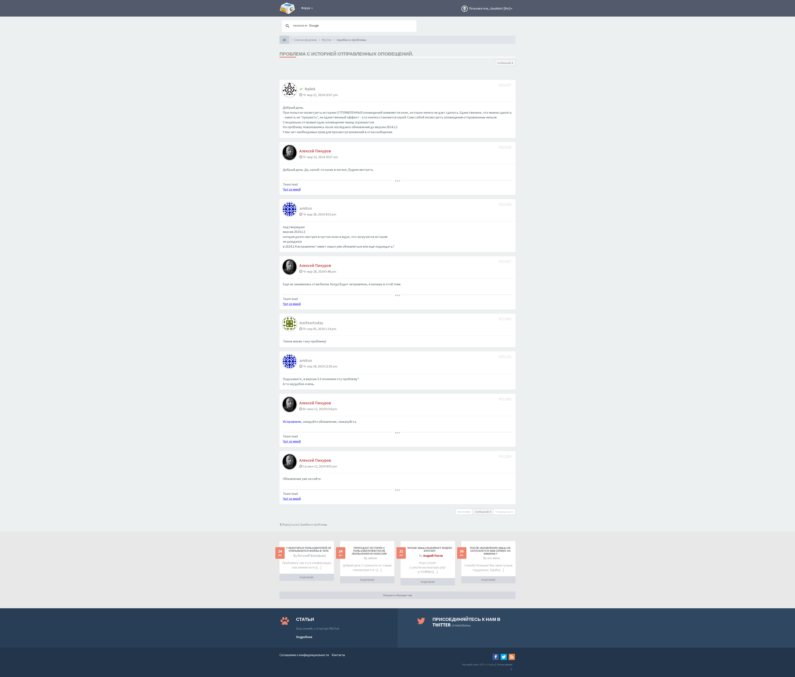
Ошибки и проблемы (351, 40)
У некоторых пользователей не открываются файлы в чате (308, 549)
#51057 (505, 261)
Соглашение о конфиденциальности (304, 655)
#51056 (505, 204)
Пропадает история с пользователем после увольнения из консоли (369, 551)
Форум (306, 8)
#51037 (505, 85)
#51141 (505, 356)
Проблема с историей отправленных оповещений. (346, 54)
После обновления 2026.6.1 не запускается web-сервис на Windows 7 (490, 551)
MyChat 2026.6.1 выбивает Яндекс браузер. (429, 549)
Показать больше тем (397, 595)
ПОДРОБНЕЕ (307, 577)
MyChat (327, 40)
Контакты (338, 655)
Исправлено (292, 421)
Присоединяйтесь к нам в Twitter (466, 622)
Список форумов (305, 40)
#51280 (505, 398)
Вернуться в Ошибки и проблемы (304, 524)
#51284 (505, 456)
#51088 (505, 318)
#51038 (505, 147)
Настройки (464, 511)
